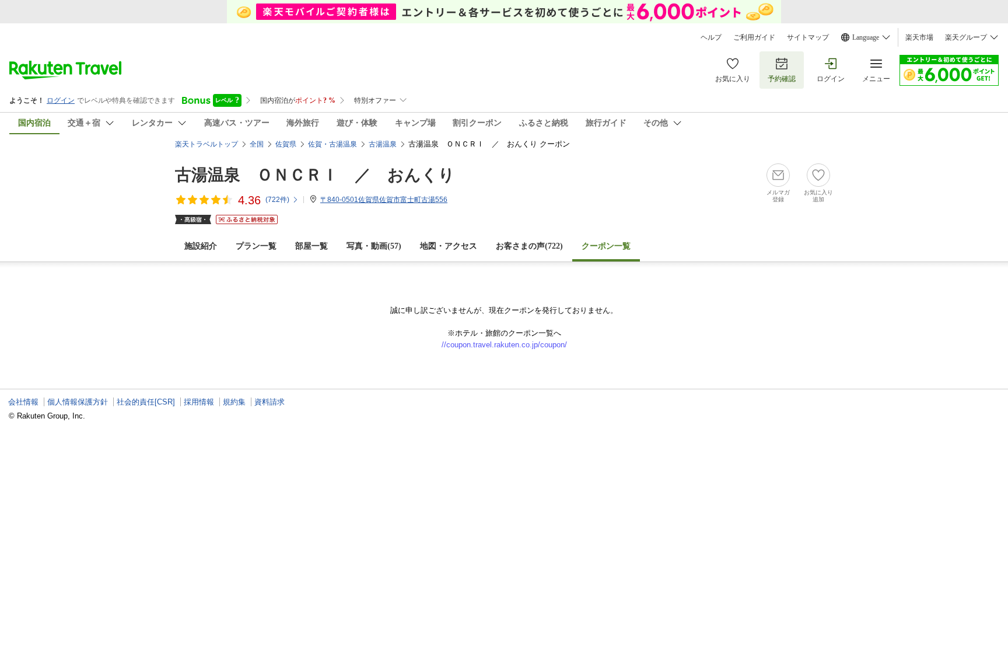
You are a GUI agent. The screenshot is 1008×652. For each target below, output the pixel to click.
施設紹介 (200, 246)
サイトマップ (808, 37)
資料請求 (269, 402)
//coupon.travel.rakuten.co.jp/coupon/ (504, 344)
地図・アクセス (448, 246)
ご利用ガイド (754, 37)
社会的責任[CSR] (146, 402)
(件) (277, 199)
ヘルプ (711, 37)
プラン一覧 (256, 246)
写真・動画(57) (373, 246)
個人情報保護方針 (77, 402)
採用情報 (199, 402)
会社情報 (23, 402)
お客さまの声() (529, 246)
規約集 (234, 402)
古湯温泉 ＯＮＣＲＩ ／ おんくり (315, 175)
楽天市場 (919, 37)
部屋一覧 (311, 246)
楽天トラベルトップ (206, 144)
